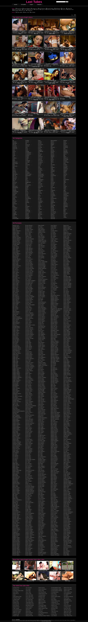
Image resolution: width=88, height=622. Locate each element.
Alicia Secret (16, 299)
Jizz (39, 194)
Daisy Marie (28, 377)
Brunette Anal (49, 9)
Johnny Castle (41, 337)
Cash (14, 210)
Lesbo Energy (54, 606)
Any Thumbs (29, 587)
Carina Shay (28, 255)
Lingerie (20, 33)
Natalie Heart (54, 436)
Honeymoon (41, 175)
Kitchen (40, 198)
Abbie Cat (15, 229)
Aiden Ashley (16, 247)
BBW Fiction (41, 599)
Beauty (14, 171)
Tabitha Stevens (67, 413)
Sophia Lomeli (66, 366)
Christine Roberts (29, 334)
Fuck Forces (16, 589)
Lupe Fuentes (54, 286)
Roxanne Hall (66, 256)
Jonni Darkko (41, 342)
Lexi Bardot (33, 12)
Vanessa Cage (66, 493)
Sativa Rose (66, 307)
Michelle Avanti (54, 376)
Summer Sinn (66, 400)
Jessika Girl (41, 323)
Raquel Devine (54, 549)
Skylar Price (66, 356)
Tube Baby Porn (29, 602)
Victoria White (66, 526)
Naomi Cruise (54, 428)
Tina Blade (65, 465)
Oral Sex (63, 8)
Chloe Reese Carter (30, 325)
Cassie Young (28, 287)
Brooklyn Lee (28, 230)
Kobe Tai (40, 469)
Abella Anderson (16, 230)
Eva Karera (28, 473)
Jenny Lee (40, 298)
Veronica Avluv (67, 508)
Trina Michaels (66, 473)
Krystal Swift (41, 486)
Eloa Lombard (28, 450)
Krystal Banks (41, 481)
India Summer (41, 229)
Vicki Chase (66, 516)
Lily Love (53, 237)
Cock (37, 33)
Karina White (41, 380)
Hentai (39, 171)
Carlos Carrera (28, 259)
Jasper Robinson (42, 268)
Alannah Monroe (16, 259)
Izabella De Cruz (42, 240)
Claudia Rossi (28, 357)
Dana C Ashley (28, 378)
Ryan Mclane (66, 267)
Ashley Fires (16, 421)
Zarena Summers (67, 547)
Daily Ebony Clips (17, 596)
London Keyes (54, 264)
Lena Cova (40, 538)
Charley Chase (28, 302)
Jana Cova (40, 255)
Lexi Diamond (41, 547)
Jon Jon (40, 341)
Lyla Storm (53, 292)
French (39, 146)
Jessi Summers (42, 307)
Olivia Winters (54, 502)
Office (52, 162)
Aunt (14, 159)
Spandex (65, 151)
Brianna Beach (16, 528)
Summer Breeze (67, 397)
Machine (40, 214)
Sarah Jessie (66, 296)
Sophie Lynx (66, 372)
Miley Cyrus (53, 389)
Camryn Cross (28, 243)
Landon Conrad (41, 513)
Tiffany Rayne (66, 456)
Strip (64, 163)
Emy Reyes (28, 460)
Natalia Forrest (54, 431)
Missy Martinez (54, 400)
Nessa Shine (54, 450)
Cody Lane (27, 361)
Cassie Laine (28, 286)
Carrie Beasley (28, 275)
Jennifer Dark (41, 292)
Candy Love (28, 247)
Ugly (64, 190)
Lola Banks (53, 257)
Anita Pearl (15, 392)
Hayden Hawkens (29, 532)
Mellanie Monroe (55, 354)
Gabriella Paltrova (29, 490)
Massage (40, 218)
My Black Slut (42, 596)
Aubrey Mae (15, 439)
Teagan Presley (67, 432)
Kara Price (40, 370)
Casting (14, 211)
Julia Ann (40, 350)
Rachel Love (54, 536)
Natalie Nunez (54, 438)
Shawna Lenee (66, 329)
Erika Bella (28, 467)
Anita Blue (15, 386)
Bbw (14, 167)
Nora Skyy (53, 494)
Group (26, 82)
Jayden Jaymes (42, 272)
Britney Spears (16, 543)
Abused (14, 142)
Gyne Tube (28, 592)
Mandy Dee (53, 314)
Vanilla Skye (66, 504)
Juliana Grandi (41, 354)
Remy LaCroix (66, 234)
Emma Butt (28, 455)
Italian (39, 187)
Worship (65, 213)
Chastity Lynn (28, 308)
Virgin (64, 201)
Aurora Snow (16, 447)
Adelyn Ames (16, 236)
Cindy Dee (27, 341)
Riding (35, 33)
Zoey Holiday (66, 551)
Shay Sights (66, 330)
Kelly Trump (27, 12)
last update (23, 4)
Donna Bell (28, 434)
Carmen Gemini (29, 264)
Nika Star (53, 467)
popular (15, 4)
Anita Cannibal (16, 388)
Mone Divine (54, 411)
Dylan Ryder (28, 442)
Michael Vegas (54, 374)
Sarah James (66, 295)
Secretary (53, 213)
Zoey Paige (66, 553)
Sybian (65, 171)
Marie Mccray (54, 326)
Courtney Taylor (29, 368)
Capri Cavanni (28, 253)
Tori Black (65, 469)
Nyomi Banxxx (54, 497)
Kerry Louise (41, 442)
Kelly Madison (41, 428)
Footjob (40, 142)
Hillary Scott (28, 543)
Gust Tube (28, 590)
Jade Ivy (40, 248)
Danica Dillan (28, 388)
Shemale (53, 218)
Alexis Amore (16, 280)
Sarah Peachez (67, 298)
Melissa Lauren (54, 350)
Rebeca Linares (67, 226)
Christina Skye (28, 331)
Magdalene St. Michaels (56, 308)
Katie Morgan (41, 399)
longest (31, 4)
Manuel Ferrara (54, 315)
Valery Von (66, 487)
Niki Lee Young (54, 469)
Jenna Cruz (41, 284)
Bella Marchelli (16, 477)
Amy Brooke (16, 341)
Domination (28, 185)
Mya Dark (53, 420)
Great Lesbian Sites (55, 596)
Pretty (52, 191)
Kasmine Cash (41, 386)
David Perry (28, 400)
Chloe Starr (28, 326)
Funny (71, 33)
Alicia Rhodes (16, 298)
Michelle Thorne (54, 381)
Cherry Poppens (29, 312)
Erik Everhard (28, 466)
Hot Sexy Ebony (42, 592)
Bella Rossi (15, 479)
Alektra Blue (15, 261)
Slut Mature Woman (68, 596)
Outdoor (53, 171)
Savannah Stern (67, 310)
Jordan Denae (41, 345)
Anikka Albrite (16, 381)
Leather (40, 206)
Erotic (26, 191)
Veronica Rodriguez (68, 512)
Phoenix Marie (54, 525)
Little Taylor (53, 248)
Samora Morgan (67, 286)
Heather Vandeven (29, 537)
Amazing (15, 147)
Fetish (35, 32)
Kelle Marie (40, 423)
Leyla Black (53, 226)
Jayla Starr (40, 275)
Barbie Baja (15, 469)
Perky (52, 179)
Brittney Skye (16, 553)
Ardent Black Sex (30, 603)
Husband (40, 181)
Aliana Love (15, 294)
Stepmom (65, 158)
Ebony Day (28, 611)
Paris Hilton (53, 509)
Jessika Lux (41, 325)
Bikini (14, 181)
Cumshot (18, 32)
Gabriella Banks (29, 489)
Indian (39, 182)
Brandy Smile (16, 516)
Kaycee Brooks (41, 409)
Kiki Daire (40, 452)
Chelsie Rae (28, 310)
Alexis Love (15, 287)
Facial (68, 33)
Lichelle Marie (54, 230)
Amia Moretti (16, 338)
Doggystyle (41, 82)
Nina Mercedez (54, 489)
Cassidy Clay (28, 284)
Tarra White (66, 421)
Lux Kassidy (54, 288)
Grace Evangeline (29, 513)
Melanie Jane (54, 346)
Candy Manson (29, 248)
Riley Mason (66, 243)
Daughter (27, 172)
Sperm (65, 154)
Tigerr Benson (66, 462)
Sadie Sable (66, 272)
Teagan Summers (67, 434)
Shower (65, 140)
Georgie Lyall (28, 495)
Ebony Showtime (42, 589)
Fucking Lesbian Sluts (18, 590)
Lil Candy (53, 232)
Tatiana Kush (66, 424)
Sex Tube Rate (29, 599)
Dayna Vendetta (29, 401)
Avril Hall (15, 460)
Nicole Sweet (54, 465)
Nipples (52, 156)
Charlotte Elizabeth (29, 304)
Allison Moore (16, 311)
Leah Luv (40, 534)
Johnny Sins (41, 339)
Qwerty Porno (16, 606)
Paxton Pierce (54, 512)
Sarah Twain (66, 300)
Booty (14, 195)
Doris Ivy (27, 438)
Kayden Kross (41, 411)
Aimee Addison (16, 251)
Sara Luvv (65, 290)
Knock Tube (28, 593)
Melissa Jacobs (54, 349)
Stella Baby (66, 388)
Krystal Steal (41, 485)
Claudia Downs (29, 354)
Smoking (65, 147)
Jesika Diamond (42, 302)
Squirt (64, 156)
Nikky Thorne (54, 483)
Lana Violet (40, 512)
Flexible (27, 218)
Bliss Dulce (15, 501)
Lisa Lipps (53, 245)
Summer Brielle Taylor (68, 399)
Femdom (50, 33)
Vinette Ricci (66, 529)
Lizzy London (54, 255)
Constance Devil (29, 362)
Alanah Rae (15, 257)
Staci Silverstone (67, 381)
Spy (64, 155)
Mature (52, 142)
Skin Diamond (66, 353)
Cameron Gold (28, 241)
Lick (39, 49)
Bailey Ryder (16, 467)
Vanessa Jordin (67, 495)
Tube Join (66, 603)
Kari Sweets (41, 374)
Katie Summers (41, 401)
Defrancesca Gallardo (30, 405)
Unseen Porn (16, 587)
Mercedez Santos (55, 361)
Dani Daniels (28, 385)
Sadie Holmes (66, 271)
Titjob (64, 182)
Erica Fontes (28, 463)
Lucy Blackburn (54, 278)
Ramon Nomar (54, 547)
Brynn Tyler (28, 233)
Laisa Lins (40, 506)
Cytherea (27, 372)
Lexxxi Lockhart (42, 553)
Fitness (27, 216)
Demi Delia (28, 409)
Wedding (65, 206)
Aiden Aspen (16, 248)
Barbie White (16, 471)
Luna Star (53, 284)
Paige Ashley (54, 504)
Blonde (67, 32)
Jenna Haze (41, 286)
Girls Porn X (16, 593)
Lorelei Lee (53, 271)
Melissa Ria (53, 353)
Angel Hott (15, 360)
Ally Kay (15, 315)
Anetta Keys (15, 354)
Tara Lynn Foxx (67, 420)
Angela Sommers (17, 368)
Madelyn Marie (54, 298)
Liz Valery (53, 249)
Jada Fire (40, 244)
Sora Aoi (65, 376)
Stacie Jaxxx (66, 384)
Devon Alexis (28, 416)
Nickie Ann (53, 454)
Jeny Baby (40, 299)
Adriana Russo (16, 240)
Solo (64, 148)
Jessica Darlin (41, 310)
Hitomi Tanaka (28, 544)
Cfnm (14, 216)
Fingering (27, 210)
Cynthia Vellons (29, 370)
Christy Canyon (29, 335)
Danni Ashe (28, 392)
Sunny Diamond (67, 403)
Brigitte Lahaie (16, 538)
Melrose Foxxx (54, 356)
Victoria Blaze (66, 518)
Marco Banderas (55, 317)
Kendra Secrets (41, 438)
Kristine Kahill (41, 478)
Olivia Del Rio (54, 499)
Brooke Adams (16, 555)
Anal (16, 32)
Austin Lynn (15, 450)
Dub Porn (53, 609)
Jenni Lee (40, 290)
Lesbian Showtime (55, 603)
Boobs (14, 194)
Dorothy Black (28, 439)
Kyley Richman (41, 491)
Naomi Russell (54, 430)
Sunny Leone (66, 405)
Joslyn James (41, 346)
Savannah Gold (67, 308)
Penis (38, 66)
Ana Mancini (16, 345)
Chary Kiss (28, 306)
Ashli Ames (15, 431)
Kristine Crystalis (42, 477)
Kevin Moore (41, 443)
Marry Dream (54, 331)
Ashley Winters (16, 430)
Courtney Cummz (29, 365)
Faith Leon (27, 479)
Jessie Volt (40, 322)
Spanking (65, 152)
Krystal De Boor (42, 482)
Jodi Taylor (40, 331)
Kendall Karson (41, 435)
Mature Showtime (68, 589)
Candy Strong (28, 251)
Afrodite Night (16, 244)
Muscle (52, 154)
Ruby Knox (66, 265)
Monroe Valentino (55, 419)
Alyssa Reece (16, 323)
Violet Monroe (66, 530)
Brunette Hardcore (50, 8)
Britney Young (16, 545)
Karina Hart (40, 376)
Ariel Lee (15, 407)
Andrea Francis (16, 352)
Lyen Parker (53, 290)
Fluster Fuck (16, 602)
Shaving (53, 217)
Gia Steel (27, 499)
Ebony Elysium (29, 612)
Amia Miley (15, 337)
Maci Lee (53, 294)
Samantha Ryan (67, 279)
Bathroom (15, 166)
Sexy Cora (65, 322)
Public (52, 197)
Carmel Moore (28, 261)
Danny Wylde (28, 393)
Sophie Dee (66, 369)
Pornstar (18, 49)
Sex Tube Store (29, 601)
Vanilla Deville (66, 502)
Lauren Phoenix (41, 524)
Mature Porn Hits (68, 587)
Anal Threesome (42, 8)
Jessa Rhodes (41, 303)
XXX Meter (66, 602)
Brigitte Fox (15, 536)
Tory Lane (65, 471)
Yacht (64, 214)
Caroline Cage (28, 269)
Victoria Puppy (66, 524)
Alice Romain (16, 296)
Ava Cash (15, 454)
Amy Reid (15, 343)
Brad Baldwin (16, 508)
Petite (52, 181)
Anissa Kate (15, 382)
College (27, 151)
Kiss (39, 197)
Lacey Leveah (41, 501)
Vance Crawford (67, 489)
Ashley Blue (15, 419)
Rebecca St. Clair (67, 229)
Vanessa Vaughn (67, 497)
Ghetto (39, 155)
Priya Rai (53, 532)
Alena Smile (15, 264)
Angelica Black (16, 373)
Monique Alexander (55, 416)
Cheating (15, 217)
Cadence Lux (28, 236)
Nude (52, 158)
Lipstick (40, 213)
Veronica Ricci (66, 510)
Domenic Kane (28, 431)
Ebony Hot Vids (29, 615)
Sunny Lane (66, 404)
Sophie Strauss (67, 374)
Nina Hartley (54, 485)
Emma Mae (28, 456)
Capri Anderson (29, 252)
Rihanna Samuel (67, 240)
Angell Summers (17, 380)
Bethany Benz (16, 482)
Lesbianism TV (54, 602)
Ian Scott (40, 226)
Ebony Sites (41, 590)
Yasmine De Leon (67, 541)
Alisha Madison (16, 302)
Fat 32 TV (41, 609)
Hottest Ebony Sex (43, 593)
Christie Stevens (29, 329)
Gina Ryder (28, 506)
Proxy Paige (54, 533)
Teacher (65, 174)
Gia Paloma (28, 498)
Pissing (52, 183)
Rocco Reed (66, 249)
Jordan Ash (40, 343)
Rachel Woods (54, 541)
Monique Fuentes (55, 417)
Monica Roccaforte (55, 412)
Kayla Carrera (41, 412)
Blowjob (69, 32)
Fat (26, 203)
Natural (52, 155)
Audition (14, 158)
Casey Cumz (28, 278)
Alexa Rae (15, 276)
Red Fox (65, 230)
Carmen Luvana (29, 267)
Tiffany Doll (66, 452)
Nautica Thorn (54, 446)
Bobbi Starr (15, 506)
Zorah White (66, 555)
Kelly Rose (40, 430)
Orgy (37, 32)
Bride (14, 198)
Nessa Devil (54, 448)
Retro (52, 203)
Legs (39, 207)
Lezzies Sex (54, 614)
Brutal (14, 202)
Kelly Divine (41, 424)
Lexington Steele (42, 552)
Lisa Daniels (54, 244)
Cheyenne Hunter (29, 314)
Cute (26, 167)
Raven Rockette (54, 553)
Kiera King (40, 450)
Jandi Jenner (41, 256)
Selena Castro (66, 317)
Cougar (27, 156)
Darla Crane (28, 397)
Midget (52, 144)
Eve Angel (27, 474)
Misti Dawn (53, 404)
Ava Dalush (15, 455)
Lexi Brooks (41, 545)
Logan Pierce (54, 256)
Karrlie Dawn (41, 384)
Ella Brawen (28, 446)
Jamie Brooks (41, 251)
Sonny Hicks (66, 361)
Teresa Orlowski (67, 443)
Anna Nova (15, 397)
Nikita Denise (54, 470)
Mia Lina (53, 366)
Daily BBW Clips (42, 606)
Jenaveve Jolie (41, 283)
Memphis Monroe (55, 357)
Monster (34, 66)
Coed (26, 150)
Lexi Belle (40, 543)
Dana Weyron (28, 382)
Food (39, 140)
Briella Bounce (16, 533)
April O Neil (15, 404)
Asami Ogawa (16, 415)
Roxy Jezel (66, 260)
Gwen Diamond (29, 518)
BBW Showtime (42, 602)
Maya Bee (53, 338)
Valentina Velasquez (68, 483)
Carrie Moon (28, 276)
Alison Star (15, 304)
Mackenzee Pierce (55, 295)
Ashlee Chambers (17, 417)
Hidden (39, 172)
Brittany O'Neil (16, 549)
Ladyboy (40, 202)
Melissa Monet (54, 352)
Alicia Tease (15, 300)
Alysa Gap (15, 321)
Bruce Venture (28, 232)
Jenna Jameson (42, 287)
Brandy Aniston (16, 514)
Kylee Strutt (41, 489)
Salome (65, 275)
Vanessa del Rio (67, 501)
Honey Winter (28, 555)
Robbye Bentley (67, 248)
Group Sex (43, 9)
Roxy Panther (66, 261)
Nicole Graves (54, 459)
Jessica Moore (41, 317)
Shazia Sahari (66, 331)
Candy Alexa (28, 245)
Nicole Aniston (54, 458)
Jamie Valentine (42, 253)
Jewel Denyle (41, 327)
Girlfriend (53, 33)
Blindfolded (15, 187)
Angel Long (15, 361)
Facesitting (28, 198)
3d (13, 140)
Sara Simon (66, 291)
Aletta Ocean (16, 267)
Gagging (40, 150)
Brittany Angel (16, 547)
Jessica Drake (41, 311)
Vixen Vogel (66, 534)
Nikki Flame (53, 479)
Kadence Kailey (41, 362)
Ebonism (28, 609)
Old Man (53, 164)
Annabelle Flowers (17, 399)
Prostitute (53, 195)
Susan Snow (66, 407)
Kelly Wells (40, 432)
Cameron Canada (29, 239)
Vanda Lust (66, 490)
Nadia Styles (54, 427)
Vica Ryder (66, 514)
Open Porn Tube (67, 611)
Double (27, 186)
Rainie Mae (53, 544)
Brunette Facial (70, 9)
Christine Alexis (29, 333)
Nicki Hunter (54, 452)
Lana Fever (40, 510)
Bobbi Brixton (16, 505)
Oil (51, 163)
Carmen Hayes (29, 265)
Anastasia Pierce (17, 349)
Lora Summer (54, 269)
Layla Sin (40, 529)
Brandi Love (15, 513)
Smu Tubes (15, 592)
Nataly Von (53, 443)
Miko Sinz (53, 386)
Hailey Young (28, 520)
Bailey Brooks (16, 465)
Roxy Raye (66, 263)
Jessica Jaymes (42, 312)
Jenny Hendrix (41, 296)
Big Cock (15, 177)
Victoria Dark (66, 520)
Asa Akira (15, 413)
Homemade (40, 174)
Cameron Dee (28, 240)
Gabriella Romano (29, 491)
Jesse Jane (41, 304)
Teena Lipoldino (67, 439)
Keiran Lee (40, 420)
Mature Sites (67, 590)
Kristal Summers (42, 474)
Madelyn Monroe (55, 299)
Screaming (53, 211)
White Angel (66, 537)
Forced (39, 143)
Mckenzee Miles (55, 342)
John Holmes (41, 333)
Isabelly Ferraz (41, 232)
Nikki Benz (53, 474)
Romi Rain (65, 252)
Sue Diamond (66, 396)
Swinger (65, 170)
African (14, 144)
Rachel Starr (54, 538)
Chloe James (28, 322)
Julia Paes (40, 353)
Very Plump (66, 598)
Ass (56, 32)
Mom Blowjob (16, 10)
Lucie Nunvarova (55, 275)
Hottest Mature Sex (55, 601)
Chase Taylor (28, 307)
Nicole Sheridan (54, 463)
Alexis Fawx (15, 284)
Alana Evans (16, 256)
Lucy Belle (53, 276)
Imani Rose (40, 228)
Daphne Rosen (28, 395)
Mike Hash (53, 385)
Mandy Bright (54, 312)
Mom (21, 132)
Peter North (53, 521)
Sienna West (66, 341)
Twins (64, 189)
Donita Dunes (28, 432)
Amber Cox (15, 329)
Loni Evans (53, 265)
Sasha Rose (66, 306)
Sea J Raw (66, 315)
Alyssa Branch (16, 322)
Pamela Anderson (55, 506)
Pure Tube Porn (29, 596)
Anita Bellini (15, 384)
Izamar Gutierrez (42, 241)
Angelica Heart (16, 374)
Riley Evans (66, 241)
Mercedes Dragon (55, 358)
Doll (26, 183)
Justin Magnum (41, 357)
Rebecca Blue (66, 228)
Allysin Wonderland (17, 318)
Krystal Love (41, 483)
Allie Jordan (15, 308)
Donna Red (28, 436)
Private (52, 193)
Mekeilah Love (54, 345)
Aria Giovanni (16, 405)
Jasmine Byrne (41, 264)
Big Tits (14, 179)
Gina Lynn (27, 505)
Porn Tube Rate (29, 595)
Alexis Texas (16, 291)
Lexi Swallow (41, 549)
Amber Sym (15, 334)
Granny (40, 163)
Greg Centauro (28, 516)
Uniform (65, 194)
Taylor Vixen (66, 430)
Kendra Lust (41, 436)
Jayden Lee (41, 273)
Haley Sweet (28, 521)
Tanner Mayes (66, 416)
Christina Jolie (28, 330)
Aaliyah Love (16, 225)
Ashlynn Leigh (16, 435)
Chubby (27, 140)
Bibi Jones (15, 494)
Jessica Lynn (41, 315)
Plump (52, 185)
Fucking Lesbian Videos (44, 615)
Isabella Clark (41, 230)
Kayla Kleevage (41, 413)
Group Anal (37, 9)
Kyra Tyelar (41, 497)
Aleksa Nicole (16, 260)
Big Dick (15, 178)
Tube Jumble (16, 608)
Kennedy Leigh (41, 440)
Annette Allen (16, 400)
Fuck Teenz (53, 593)
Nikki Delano (54, 478)
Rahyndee (53, 543)
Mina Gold (53, 392)
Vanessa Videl (66, 499)
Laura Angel (41, 520)
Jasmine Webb (41, 267)
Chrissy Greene (29, 327)
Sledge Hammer (67, 357)
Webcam (65, 205)
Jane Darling (41, 257)
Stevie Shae (66, 393)
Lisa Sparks (53, 247)
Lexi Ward (40, 551)
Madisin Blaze (54, 300)
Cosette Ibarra (28, 364)
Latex (39, 203)
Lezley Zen (53, 228)
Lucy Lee (53, 280)
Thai (64, 178)
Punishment (53, 198)
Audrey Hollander (17, 442)
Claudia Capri (28, 353)
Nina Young (53, 490)
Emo (26, 190)
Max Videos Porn (68, 615)
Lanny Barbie (41, 514)
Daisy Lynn (28, 376)
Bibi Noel (15, 495)
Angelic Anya (16, 369)
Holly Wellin (28, 549)
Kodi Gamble (41, 470)
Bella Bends (15, 475)
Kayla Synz (40, 415)
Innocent (40, 183)
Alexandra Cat (16, 278)
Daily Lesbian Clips (43, 608)
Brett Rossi (15, 524)
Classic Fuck (23, 10)
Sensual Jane (66, 318)
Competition (28, 152)
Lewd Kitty (53, 612)
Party (52, 177)
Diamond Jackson (29, 423)
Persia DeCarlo (54, 517)
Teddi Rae (65, 436)
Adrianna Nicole (16, 243)
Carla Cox (27, 256)
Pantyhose (53, 175)
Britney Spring (16, 544)
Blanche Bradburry (17, 499)
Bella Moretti (16, 478)
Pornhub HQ (16, 603)
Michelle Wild (54, 382)
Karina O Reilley (42, 377)
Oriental (53, 170)
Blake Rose (15, 498)
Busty (14, 206)
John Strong (41, 335)
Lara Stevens (41, 516)
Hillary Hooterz (29, 541)
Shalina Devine (67, 325)
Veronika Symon (67, 513)
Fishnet (27, 213)
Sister (64, 142)
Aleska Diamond (16, 265)
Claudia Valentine (29, 358)
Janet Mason (41, 260)
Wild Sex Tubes (16, 612)
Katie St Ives (41, 400)
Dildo (26, 178)
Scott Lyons (66, 314)
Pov (52, 189)
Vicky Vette (66, 517)
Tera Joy (65, 440)
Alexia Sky (15, 279)
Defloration (28, 175)
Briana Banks (16, 525)
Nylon (37, 49)
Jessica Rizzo (41, 318)
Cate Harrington (29, 288)
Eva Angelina (28, 471)
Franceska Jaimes (29, 486)
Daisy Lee (27, 374)
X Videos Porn (67, 606)
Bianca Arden (16, 489)
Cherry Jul (27, 311)
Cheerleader (15, 218)
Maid (39, 216)
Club (26, 147)
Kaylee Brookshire (42, 417)
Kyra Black (40, 495)
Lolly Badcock (54, 261)
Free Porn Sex (67, 608)
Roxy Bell (65, 259)
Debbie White (28, 403)
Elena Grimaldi (28, 443)
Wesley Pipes (66, 536)
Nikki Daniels (54, 477)
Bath (14, 164)
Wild (64, 211)
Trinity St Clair (66, 477)
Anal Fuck (64, 9)
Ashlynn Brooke (16, 434)
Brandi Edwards (16, 512)
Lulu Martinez (54, 283)
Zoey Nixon (66, 552)
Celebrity (15, 214)
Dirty (26, 179)
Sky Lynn (65, 354)
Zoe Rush (65, 548)
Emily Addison (28, 451)
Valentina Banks (67, 481)
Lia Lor (52, 229)
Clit (26, 143)
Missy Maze (54, 401)
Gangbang (40, 151)
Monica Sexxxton (55, 413)
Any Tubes (28, 589)
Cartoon (14, 209)
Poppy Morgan (54, 529)
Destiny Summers (29, 415)
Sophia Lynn (66, 368)
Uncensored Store (17, 609)
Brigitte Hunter (16, 537)
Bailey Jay (15, 466)
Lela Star (40, 537)
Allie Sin (15, 310)
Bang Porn (41, 614)
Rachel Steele (54, 540)
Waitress (65, 203)
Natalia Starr (54, 434)
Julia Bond (40, 352)
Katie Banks (41, 395)
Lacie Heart (41, 502)
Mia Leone (53, 365)
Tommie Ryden (67, 466)
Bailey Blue (15, 463)
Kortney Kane (41, 471)
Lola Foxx (53, 259)
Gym (39, 166)
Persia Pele (53, 520)
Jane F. (39, 259)
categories (39, 4)
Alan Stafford (16, 255)
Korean (39, 199)
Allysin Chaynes (16, 317)
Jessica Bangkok (42, 308)
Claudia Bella (28, 352)
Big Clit (14, 175)
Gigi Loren (27, 504)
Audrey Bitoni (16, 440)
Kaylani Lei (40, 416)
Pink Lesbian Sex (68, 592)
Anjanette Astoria (17, 393)
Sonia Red (65, 360)
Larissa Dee (41, 518)
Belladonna (15, 481)
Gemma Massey (29, 493)
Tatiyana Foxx (66, 425)
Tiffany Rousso (67, 458)
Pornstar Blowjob (27, 8)
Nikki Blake (53, 475)
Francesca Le (28, 485)
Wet (64, 207)
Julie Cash (40, 356)
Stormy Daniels (67, 395)
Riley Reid (65, 244)
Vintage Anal (69, 8)
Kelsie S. (40, 434)
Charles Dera (28, 300)
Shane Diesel (66, 326)
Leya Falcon (54, 225)
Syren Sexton (66, 412)
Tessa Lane (66, 447)
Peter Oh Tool (54, 522)
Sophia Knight (66, 365)
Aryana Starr (16, 412)
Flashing (27, 217)
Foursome (40, 144)
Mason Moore (54, 335)
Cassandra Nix (28, 283)
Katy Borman (41, 407)
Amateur (15, 146)
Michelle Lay (54, 377)
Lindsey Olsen (54, 239)
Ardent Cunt (54, 605)
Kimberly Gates (41, 459)
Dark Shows (28, 608)
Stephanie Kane (67, 391)
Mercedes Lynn (54, 360)
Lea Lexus (40, 530)
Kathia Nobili (41, 391)
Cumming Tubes (42, 605)
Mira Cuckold (54, 393)
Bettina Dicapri (16, 483)
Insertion (40, 185)
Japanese (40, 190)
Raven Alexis (54, 551)
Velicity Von (66, 505)
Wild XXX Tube (67, 612)
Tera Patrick (66, 442)
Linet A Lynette (54, 241)
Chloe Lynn (28, 323)
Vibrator (65, 198)
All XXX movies (67, 609)
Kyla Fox (40, 487)
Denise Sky (28, 411)
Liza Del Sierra (54, 251)
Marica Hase (54, 325)
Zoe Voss (65, 549)
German (40, 154)
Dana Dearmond (29, 380)
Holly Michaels (28, 548)
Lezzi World (54, 615)
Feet (26, 205)
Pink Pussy (53, 528)
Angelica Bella (16, 372)
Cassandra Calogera (30, 280)
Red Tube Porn (67, 614)
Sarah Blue (66, 294)
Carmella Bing (28, 263)
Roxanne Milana (67, 257)
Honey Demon (28, 552)
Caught (42, 32)
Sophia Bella (66, 362)
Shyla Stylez (66, 339)
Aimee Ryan (15, 252)
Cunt (58, 32)
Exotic (26, 195)
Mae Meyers (54, 306)
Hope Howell (41, 225)
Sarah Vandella (67, 302)
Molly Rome (53, 409)
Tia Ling (65, 451)
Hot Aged (53, 598)
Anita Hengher (16, 391)
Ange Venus (15, 356)
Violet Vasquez (67, 532)
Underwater (66, 193)
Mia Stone (53, 372)
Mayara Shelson (54, 341)
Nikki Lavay (53, 481)
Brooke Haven (28, 226)
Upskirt (65, 197)
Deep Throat (28, 174)
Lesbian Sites (16, 599)
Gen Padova (28, 494)
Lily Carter (53, 234)
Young (64, 217)
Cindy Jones (28, 345)
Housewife (40, 177)
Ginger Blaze (28, 509)
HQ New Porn (54, 608)
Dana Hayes (28, 381)
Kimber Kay (41, 458)
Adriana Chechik (17, 237)
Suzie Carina (66, 409)
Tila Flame (65, 463)
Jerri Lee (40, 300)
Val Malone (66, 479)
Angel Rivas (15, 365)
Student (65, 164)
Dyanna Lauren (29, 440)
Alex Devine (15, 269)
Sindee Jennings (67, 352)
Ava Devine (15, 456)
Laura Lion (40, 521)
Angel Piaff (15, 362)
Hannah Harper (29, 526)
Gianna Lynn (28, 501)
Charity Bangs (28, 298)
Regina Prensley (67, 233)
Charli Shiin (28, 303)
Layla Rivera (41, 526)
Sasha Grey (66, 304)
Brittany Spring (16, 551)
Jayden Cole (41, 271)
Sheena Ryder (66, 333)
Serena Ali (65, 319)
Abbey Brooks (16, 228)
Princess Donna (54, 530)
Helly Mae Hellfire (29, 540)
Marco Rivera (54, 318)
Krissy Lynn (41, 473)
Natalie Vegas (54, 439)
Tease (64, 175)
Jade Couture (41, 247)
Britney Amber (16, 540)
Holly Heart (28, 547)
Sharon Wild (66, 327)
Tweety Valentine (67, 478)
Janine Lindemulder (42, 261)
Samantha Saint (67, 280)
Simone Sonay (66, 349)
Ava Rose (15, 459)
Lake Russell (41, 508)
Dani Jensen (28, 386)
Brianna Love (16, 530)
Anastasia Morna (17, 347)
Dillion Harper (28, 428)
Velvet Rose (66, 506)
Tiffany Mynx (66, 455)
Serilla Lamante (67, 321)
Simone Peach (66, 346)
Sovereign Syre (67, 377)
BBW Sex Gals (42, 601)
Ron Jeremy (66, 253)
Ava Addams (16, 452)
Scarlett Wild (66, 312)
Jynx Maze (40, 358)
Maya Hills (53, 339)
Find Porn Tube (16, 598)
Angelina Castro (16, 376)
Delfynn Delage (29, 407)
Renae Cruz (66, 236)
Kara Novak (41, 369)
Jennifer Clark (41, 291)
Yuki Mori (65, 544)
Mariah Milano (54, 322)
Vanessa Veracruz (67, 498)
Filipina (27, 209)
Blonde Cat (15, 502)
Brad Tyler (15, 509)
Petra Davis (53, 524)
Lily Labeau (53, 236)
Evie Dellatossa (29, 478)
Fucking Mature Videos (56, 589)
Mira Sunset (53, 395)
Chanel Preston (29, 295)
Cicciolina (27, 339)
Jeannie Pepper (41, 280)
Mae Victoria (54, 307)
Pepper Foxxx (54, 516)
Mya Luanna (54, 423)
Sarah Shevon (66, 299)
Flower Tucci (28, 483)
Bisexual (15, 182)
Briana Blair (15, 526)
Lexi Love (40, 548)
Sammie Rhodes (67, 283)
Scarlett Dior (66, 311)
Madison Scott (54, 304)
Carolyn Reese (28, 273)
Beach (32, 82)
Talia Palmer (66, 415)
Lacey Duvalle (41, 498)
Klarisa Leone (41, 467)
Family (27, 201)
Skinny (65, 143)
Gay (39, 152)
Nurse (52, 159)
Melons (52, 143)
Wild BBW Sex (67, 599)
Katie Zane (40, 403)
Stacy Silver (66, 385)
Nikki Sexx (53, 482)
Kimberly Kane (41, 460)
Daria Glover (28, 396)
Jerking (40, 193)
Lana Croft (40, 509)
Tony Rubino (66, 467)
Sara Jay (65, 288)
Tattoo (64, 172)
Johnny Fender (41, 338)
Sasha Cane (66, 303)
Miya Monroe (54, 405)
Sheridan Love (66, 337)
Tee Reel (65, 438)
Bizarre (14, 183)
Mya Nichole (54, 424)
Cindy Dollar (28, 342)
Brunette (50, 32)
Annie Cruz (15, 403)
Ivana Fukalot (41, 237)
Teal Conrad (66, 435)
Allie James (15, 307)
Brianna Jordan (16, 529)
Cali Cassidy (28, 237)
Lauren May (41, 522)
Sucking (37, 132)
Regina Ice (66, 232)
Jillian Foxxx (41, 330)
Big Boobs (15, 174)
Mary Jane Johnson (55, 334)
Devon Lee (27, 417)
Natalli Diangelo (54, 440)
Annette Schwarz (17, 401)
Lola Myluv (53, 260)
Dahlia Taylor (28, 373)
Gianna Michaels (29, 502)
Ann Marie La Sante (17, 396)
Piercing (53, 182)
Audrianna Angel (16, 443)
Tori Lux (65, 470)
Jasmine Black (41, 263)
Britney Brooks (16, 541)
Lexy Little (40, 555)
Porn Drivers (16, 605)
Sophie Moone (66, 373)
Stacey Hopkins (67, 380)
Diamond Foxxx (29, 421)
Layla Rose (40, 528)
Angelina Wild (16, 378)
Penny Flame (54, 513)
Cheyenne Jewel (29, 315)
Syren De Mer (66, 411)
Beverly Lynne (16, 487)
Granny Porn (54, 595)
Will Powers (66, 538)
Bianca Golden (16, 490)
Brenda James (16, 522)
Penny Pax (53, 514)
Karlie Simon (41, 382)
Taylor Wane (66, 431)
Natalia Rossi (54, 432)
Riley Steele (66, 245)
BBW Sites (41, 603)
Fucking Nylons (54, 592)
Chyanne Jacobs (29, 338)
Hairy (39, 167)
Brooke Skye (28, 228)
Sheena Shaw (66, 334)
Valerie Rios (66, 486)
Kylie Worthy (41, 494)
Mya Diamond (54, 421)
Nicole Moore (54, 460)
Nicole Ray (53, 462)
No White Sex (42, 598)
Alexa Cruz (15, 271)
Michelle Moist (54, 378)
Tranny (65, 186)
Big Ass (14, 172)
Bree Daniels (16, 520)
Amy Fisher (15, 342)
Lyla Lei (52, 291)
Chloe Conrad (28, 317)
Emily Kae (27, 454)
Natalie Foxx (54, 435)
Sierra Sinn (66, 342)
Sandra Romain (67, 287)
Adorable (15, 143)
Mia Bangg (53, 362)
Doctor (27, 181)
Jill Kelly (40, 329)
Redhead (53, 202)
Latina (39, 205)
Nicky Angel (53, 455)
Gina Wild (27, 508)
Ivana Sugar (41, 239)
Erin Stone (27, 469)
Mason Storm (54, 337)
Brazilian (15, 197)
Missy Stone (54, 403)
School (71, 82)
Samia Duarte (66, 282)
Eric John (27, 462)
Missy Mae (53, 399)
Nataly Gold (53, 442)
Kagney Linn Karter (42, 365)
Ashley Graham (16, 424)
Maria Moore (54, 319)
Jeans (39, 191)
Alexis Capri (15, 283)
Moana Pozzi (54, 407)
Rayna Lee (66, 225)
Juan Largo (40, 347)
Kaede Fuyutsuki (42, 364)
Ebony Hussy (42, 587)
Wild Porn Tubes (17, 611)
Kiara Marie (41, 446)
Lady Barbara (41, 504)
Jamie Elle (40, 252)
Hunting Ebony (42, 595)
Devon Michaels (29, 419)
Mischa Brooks (54, 396)
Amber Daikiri (16, 330)
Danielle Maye (28, 391)
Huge (39, 178)
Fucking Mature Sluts (56, 587)
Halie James (28, 524)
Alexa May (15, 273)
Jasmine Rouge (41, 265)
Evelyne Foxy (28, 477)
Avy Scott (15, 462)
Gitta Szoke (28, 512)
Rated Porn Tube (30, 598)
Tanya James (66, 417)
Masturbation (54, 140)
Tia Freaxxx (66, 450)
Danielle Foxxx (28, 389)
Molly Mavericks (55, 408)
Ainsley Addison (16, 253)
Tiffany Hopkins (20, 12)
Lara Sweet (40, 517)
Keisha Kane (41, 421)
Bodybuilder (15, 191)
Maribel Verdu (54, 323)
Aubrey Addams (16, 438)
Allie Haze (15, 306)
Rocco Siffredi (66, 251)
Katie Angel (40, 393)
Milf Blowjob (58, 8)
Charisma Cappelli (29, 296)
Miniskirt (53, 147)
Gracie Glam (28, 514)
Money (52, 150)
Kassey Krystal (41, 388)
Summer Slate (66, 401)
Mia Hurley (53, 364)
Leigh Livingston (42, 536)
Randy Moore (54, 548)
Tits (20, 49)
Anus (14, 152)
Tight (64, 181)
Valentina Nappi (67, 482)
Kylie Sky (40, 493)
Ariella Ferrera (16, 409)
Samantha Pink (67, 278)
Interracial (55, 115)
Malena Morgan (54, 311)
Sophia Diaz (66, 364)
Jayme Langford (42, 276)
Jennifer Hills (41, 294)
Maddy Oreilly (54, 296)
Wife (64, 210)
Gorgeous (40, 162)
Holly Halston (28, 545)
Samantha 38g (66, 276)
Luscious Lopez (54, 287)
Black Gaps (15, 601)
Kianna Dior (41, 444)
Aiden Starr (15, 249)
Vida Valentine (66, 528)
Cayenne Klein (28, 291)
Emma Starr (28, 458)
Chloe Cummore (29, 318)
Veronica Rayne (67, 509)
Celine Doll (28, 294)
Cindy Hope (28, 343)
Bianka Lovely (16, 493)
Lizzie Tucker (54, 253)
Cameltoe (15, 207)
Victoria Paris (66, 522)
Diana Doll (27, 425)
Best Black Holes (30, 605)
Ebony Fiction (29, 614)
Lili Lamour (53, 233)
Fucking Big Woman (43, 612)
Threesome (66, 179)
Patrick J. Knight (55, 510)
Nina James (53, 486)
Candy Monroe (28, 249)
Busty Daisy (28, 234)
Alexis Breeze (16, 282)
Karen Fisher (41, 372)
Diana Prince (28, 427)
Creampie (27, 160)
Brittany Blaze (16, 548)
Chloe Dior (27, 319)
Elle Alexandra (28, 448)
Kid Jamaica (41, 448)
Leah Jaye (40, 533)
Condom (27, 155)
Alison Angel (16, 303)
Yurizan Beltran (67, 545)
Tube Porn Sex (54, 611)
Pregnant (53, 190)
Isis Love (40, 233)
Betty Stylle (15, 486)
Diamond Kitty (28, 424)
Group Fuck (31, 9)
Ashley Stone (16, 428)
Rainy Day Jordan (55, 545)
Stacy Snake (66, 386)
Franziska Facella (29, 487)
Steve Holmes (66, 392)
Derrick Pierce (28, 412)
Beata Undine (16, 473)
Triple (64, 187)
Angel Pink (15, 364)
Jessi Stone (41, 306)
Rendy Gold (66, 237)
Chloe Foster (28, 321)
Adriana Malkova (17, 239)
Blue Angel (15, 504)
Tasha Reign (66, 423)
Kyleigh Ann (41, 490)
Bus (13, 205)
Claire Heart (28, 349)
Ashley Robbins (16, 427)
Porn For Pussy (67, 605)
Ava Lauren (15, 458)
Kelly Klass (40, 425)
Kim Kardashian (42, 456)
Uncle (64, 191)
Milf (19, 132)
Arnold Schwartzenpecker (19, 411)
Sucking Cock (34, 8)
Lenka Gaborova (42, 540)
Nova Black (53, 495)
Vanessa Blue (66, 491)
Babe (48, 49)
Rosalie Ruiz (66, 255)
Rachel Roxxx (54, 537)
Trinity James (66, 474)
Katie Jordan (41, 396)
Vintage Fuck (29, 10)
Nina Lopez (53, 487)
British (14, 199)
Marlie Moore (54, 329)
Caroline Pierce (29, 272)
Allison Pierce (16, 312)
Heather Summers (29, 534)
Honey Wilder (28, 553)
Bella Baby (15, 474)
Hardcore (22, 32)
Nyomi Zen (53, 498)
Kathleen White (41, 392)
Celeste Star (28, 292)
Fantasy (25, 32)
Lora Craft (53, 268)
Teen (64, 177)
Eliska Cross (28, 444)
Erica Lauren (28, 465)
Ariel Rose (15, 408)
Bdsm (48, 32)
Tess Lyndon (66, 446)
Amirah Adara (16, 339)
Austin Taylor (16, 451)
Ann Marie (15, 395)
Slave (64, 144)
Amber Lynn (15, 331)
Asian (14, 155)
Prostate (53, 194)
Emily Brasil (28, 452)
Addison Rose (16, 233)
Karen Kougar (41, 373)
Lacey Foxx (41, 499)
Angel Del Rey (16, 358)
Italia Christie (41, 236)
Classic (66, 82)
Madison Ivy (54, 302)
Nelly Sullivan (54, 447)
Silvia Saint (66, 343)
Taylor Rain (66, 428)
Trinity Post (66, 475)
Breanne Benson (17, 518)
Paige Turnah (54, 505)
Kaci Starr (40, 361)
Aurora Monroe (16, 446)
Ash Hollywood (16, 416)
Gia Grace (27, 497)
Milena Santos (54, 388)
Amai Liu (15, 325)
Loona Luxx (53, 267)
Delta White (28, 408)
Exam (26, 194)
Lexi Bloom (40, 544)
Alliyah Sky (15, 314)
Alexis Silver (16, 290)
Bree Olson (15, 521)
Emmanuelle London (30, 459)
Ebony (26, 189)
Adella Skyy (15, 234)
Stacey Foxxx (66, 378)
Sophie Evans (66, 370)
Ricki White (66, 239)
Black (14, 185)
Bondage (15, 193)
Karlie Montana (41, 381)
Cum (26, 163)
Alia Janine (15, 292)
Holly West (28, 551)
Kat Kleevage (41, 389)
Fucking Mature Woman (56, 590)
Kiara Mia (40, 447)
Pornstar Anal (19, 8)
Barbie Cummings (17, 470)
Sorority (65, 150)
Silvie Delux (66, 345)
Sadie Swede (66, 273)
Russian (53, 209)
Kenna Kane (41, 439)
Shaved (52, 216)
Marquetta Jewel (55, 330)
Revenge (53, 205)
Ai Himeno (15, 245)
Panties (52, 174)
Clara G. (27, 350)
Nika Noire (53, 466)
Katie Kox (40, 397)
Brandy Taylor (16, 517)
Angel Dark (15, 357)
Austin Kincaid (16, 448)
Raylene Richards (55, 555)
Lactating (40, 201)
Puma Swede (54, 534)
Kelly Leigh (40, 427)
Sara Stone (66, 292)
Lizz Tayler (53, 252)
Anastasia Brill (16, 346)
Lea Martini (40, 532)
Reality (39, 32)
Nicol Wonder (54, 456)
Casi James (28, 279)
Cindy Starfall (28, 346)
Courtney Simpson (29, 366)
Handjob (35, 99)
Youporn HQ (16, 614)
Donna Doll (28, 435)
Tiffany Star (66, 459)
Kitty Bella (40, 463)
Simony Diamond (67, 350)
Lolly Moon (53, 263)
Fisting (27, 214)
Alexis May (15, 288)
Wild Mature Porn (68, 601)
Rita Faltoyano (66, 247)
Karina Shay (41, 378)
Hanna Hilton (28, 525)
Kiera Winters (41, 451)
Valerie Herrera (67, 485)
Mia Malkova (54, 368)
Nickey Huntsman (55, 451)
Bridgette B (15, 532)
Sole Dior (65, 358)
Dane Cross (28, 384)
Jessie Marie (41, 319)
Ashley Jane (16, 425)
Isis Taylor (40, 234)
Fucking (74, 82)
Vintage (23, 49)
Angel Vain (15, 366)
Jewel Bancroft (41, 326)
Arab (14, 154)
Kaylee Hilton (41, 419)
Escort (26, 193)
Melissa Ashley (54, 347)
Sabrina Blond (66, 268)
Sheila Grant (66, 335)
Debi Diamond (28, 404)
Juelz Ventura (41, 349)
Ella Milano (28, 447)
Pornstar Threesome (17, 9)
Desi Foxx (27, 413)
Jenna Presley (41, 288)
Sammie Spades (67, 284)
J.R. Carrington (41, 243)
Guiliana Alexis (28, 517)
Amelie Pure (15, 335)
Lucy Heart (53, 279)
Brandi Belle (15, 510)
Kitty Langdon (41, 466)
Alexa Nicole (16, 275)
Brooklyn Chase (29, 229)
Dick (26, 177)
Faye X (27, 482)
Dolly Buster (28, 430)
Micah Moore (54, 373)
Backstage (15, 163)
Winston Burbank (67, 540)
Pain (52, 172)
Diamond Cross (29, 420)
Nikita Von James (55, 471)
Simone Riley (66, 347)
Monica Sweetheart (55, 415)
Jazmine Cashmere (42, 279)
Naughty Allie (54, 444)
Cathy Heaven (28, 290)
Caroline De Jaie (29, 271)
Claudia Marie (28, 356)
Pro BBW (66, 595)
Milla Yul (53, 391)
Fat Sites (41, 611)
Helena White (28, 538)
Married (40, 217)
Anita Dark (15, 389)
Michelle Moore (54, 380)
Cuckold (27, 162)
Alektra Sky (15, 263)
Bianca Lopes (16, 491)
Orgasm (53, 167)
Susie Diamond (67, 408)
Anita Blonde (16, 385)
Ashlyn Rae (15, 432)
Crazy (26, 159)
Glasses (40, 159)
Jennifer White (41, 295)
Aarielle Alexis (16, 226)
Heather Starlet (29, 533)
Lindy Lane (53, 240)
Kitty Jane (40, 465)
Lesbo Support (29, 606)
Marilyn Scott (54, 327)
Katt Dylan (40, 405)
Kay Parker (40, 408)
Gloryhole (40, 160)
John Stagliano (41, 334)
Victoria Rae (66, 525)
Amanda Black (16, 326)
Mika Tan (53, 384)
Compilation (24, 115)
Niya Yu (52, 491)
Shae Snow (66, 323)
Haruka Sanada (29, 529)
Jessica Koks (41, 314)
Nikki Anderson (54, 473)
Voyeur (65, 202)
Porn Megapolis (67, 593)
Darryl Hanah (28, 399)
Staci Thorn (66, 382)
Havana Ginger (29, 530)
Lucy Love (53, 282)
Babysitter (15, 162)
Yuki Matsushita (67, 543)
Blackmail (15, 186)
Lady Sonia (40, 505)
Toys (64, 185)
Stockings (65, 159)
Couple (27, 158)
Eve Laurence (28, 475)
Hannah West (28, 528)
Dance (26, 171)
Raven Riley (54, 552)
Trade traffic (18, 619)
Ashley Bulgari (16, 420)
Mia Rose (53, 370)
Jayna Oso (40, 278)
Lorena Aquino (54, 272)
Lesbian (53, 32)
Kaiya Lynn (40, 366)
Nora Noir (53, 493)
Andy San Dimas (17, 353)
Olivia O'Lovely (54, 501)
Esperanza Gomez (29, 470)
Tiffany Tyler (66, 460)
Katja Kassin (41, 404)
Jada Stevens (41, 245)
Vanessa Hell (66, 494)
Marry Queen (54, 333)
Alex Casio (15, 268)
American (15, 148)
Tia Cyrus (65, 448)
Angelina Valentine (17, 377)
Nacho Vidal (53, 425)
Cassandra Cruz (29, 282)
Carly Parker (28, 260)
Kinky (74, 49)
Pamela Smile (54, 508)
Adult (14, 595)
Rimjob (52, 207)
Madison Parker (54, 303)
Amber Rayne (16, 333)
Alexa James (16, 272)
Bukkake (15, 203)
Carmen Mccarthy (29, 268)
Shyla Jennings (67, 338)
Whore (65, 209)
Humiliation (40, 179)
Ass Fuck (25, 9)
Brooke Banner (28, 225)
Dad (26, 170)
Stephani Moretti (67, 389)
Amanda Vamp (16, 327)
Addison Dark (16, 232)
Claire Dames (28, 347)
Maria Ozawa (54, 321)
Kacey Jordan (41, 360)
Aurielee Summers (17, 444)
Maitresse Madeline (55, 310)
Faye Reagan (28, 481)
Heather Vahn (28, 536)
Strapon (65, 160)
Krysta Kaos (41, 479)
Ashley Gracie (16, 423)
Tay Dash (65, 427)
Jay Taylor (40, 269)
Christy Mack (28, 337)
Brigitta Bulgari (16, 534)
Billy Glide (15, 497)
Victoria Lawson (67, 521)
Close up (27, 144)
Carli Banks (28, 257)
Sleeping (65, 146)
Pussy (52, 199)
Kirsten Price (41, 462)
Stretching (65, 162)
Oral (36, 66)
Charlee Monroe (29, 299)
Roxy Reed (66, 264)
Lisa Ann (53, 243)
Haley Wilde (28, 522)
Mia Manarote (54, 369)
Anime (14, 151)
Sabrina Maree (66, 269)
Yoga (64, 216)
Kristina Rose (41, 475)
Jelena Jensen (41, 282)
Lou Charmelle (54, 273)
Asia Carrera (16, 436)
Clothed (27, 146)
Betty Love (15, 485)
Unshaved (65, 195)
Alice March (15, 295)
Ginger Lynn (28, 510)
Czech (26, 168)
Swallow (71, 116)
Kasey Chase (41, 385)
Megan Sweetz (54, 343)
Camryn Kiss (28, 244)
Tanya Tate (66, 419)
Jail (39, 189)
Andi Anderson (16, 350)
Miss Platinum (54, 397)
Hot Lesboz (53, 599)
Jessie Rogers (41, 321)
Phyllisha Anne (54, 526)
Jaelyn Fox (40, 249)
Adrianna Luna (16, 241)
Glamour (40, 158)
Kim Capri (40, 455)
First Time (27, 211)
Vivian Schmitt (66, 533)
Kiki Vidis (40, 454)
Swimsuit (65, 168)
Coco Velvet (28, 360)
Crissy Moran (28, 369)
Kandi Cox (40, 368)
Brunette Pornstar (57, 9)
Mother (52, 152)
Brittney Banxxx (16, 552)
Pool (68, 82)
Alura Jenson (16, 319)
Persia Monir (54, 518)
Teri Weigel (66, 444)
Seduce (52, 214)
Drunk (26, 187)
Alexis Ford (15, 286)
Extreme (27, 197)
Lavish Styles (41, 525)
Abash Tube (16, 615)
